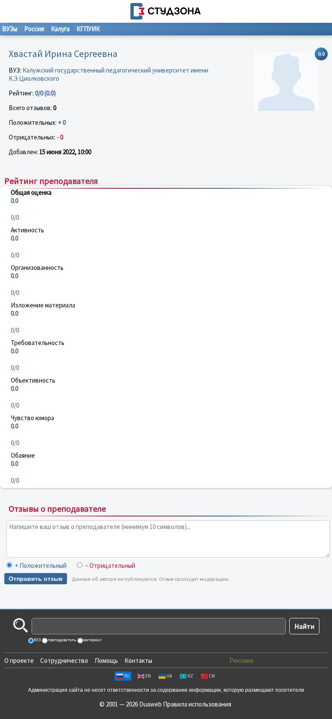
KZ (190, 676)
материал (92, 640)
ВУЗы (9, 29)
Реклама (241, 660)
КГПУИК (88, 29)
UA (169, 676)
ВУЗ (37, 640)
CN (212, 676)
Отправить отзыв (36, 578)
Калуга (60, 29)
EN (148, 676)
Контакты (138, 660)
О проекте (19, 660)
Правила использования (197, 704)
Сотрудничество (64, 660)
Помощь (106, 660)
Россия (34, 29)
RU (127, 676)
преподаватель (61, 640)
